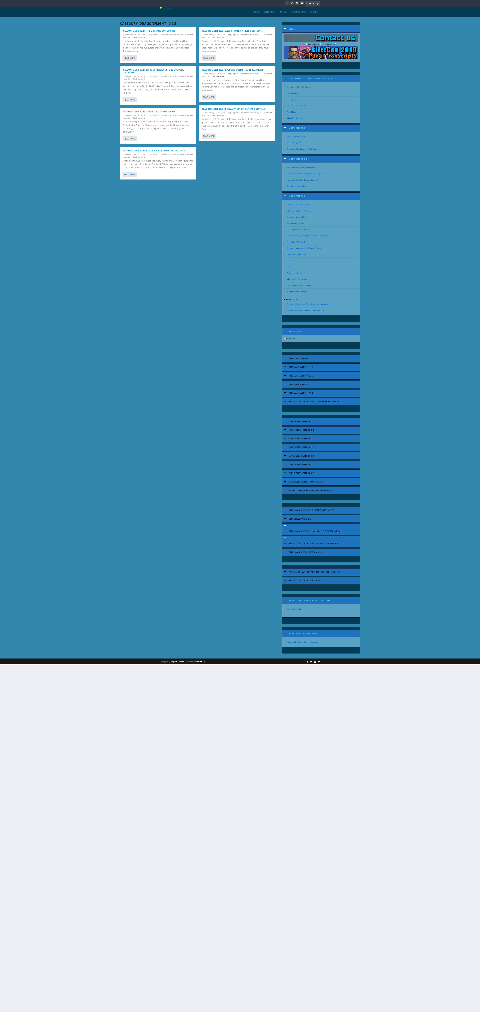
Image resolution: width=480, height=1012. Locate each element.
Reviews (283, 12)
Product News (298, 12)
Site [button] (291, 29)
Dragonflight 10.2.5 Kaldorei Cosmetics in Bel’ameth (232, 69)
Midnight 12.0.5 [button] (298, 159)
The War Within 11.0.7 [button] (302, 393)
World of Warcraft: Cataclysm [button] (309, 600)
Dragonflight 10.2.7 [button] (302, 421)
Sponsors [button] (295, 331)
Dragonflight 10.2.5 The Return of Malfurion (149, 111)
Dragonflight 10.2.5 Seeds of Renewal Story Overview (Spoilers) (153, 71)
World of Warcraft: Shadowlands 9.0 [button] (313, 543)
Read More (129, 58)
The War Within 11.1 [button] (301, 384)
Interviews (269, 12)
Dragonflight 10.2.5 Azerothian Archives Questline (232, 31)
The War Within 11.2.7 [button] (302, 358)
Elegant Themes (177, 661)
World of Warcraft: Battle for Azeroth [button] (315, 572)
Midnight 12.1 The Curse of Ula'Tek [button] (311, 78)
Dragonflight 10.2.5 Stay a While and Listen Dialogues (154, 150)
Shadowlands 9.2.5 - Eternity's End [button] (311, 510)
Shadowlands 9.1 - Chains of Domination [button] (315, 531)
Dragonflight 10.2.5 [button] (302, 430)
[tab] (321, 28)
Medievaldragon (130, 35)
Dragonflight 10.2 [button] (301, 438)
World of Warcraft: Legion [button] (307, 580)
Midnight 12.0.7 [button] (298, 128)
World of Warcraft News (170, 35)
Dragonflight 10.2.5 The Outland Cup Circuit (148, 31)
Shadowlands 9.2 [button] (300, 519)
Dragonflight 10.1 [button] (301, 464)
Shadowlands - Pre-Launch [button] (306, 552)
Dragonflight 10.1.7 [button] (302, 447)
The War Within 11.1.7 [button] (302, 375)
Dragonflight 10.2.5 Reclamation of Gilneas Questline (233, 109)
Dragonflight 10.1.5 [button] (302, 456)
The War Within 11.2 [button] (301, 367)
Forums (314, 12)
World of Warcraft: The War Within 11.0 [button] (315, 401)
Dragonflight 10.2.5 (155, 35)
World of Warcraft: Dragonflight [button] (312, 490)
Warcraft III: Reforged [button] (304, 633)
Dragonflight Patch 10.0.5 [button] (306, 481)
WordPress (200, 661)
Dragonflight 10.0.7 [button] (302, 473)
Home (257, 12)
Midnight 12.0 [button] (297, 196)
